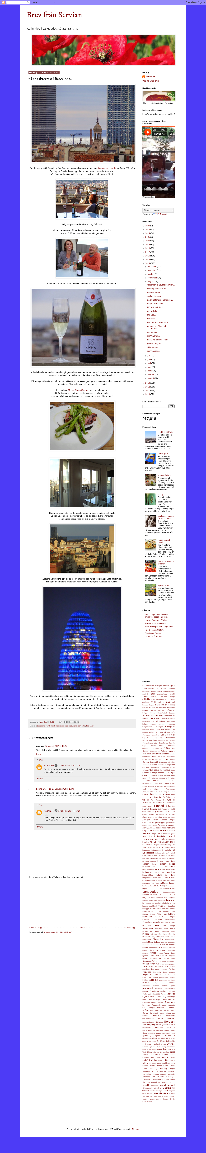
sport (173, 1033)
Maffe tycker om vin (151, 911)
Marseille (156, 922)
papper (172, 964)
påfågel (163, 991)
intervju (169, 845)
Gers (157, 814)
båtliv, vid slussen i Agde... (158, 340)
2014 (147, 263)
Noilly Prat (154, 956)
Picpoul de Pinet (150, 975)
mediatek (158, 928)
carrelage (153, 740)
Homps (153, 834)
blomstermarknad (168, 719)
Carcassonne (169, 738)
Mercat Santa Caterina (78, 390)
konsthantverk (148, 867)
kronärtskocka (147, 870)
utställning (166, 1063)
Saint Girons (153, 1010)
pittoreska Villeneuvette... (158, 322)
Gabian (166, 812)
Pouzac (172, 983)
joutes (164, 850)
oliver (155, 961)
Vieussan (146, 1077)
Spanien (151, 1033)
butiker (152, 732)
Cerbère (153, 746)
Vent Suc (163, 1071)
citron (165, 759)
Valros (144, 1068)
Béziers (146, 715)
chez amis (146, 754)
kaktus (149, 856)
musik (159, 947)
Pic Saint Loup (160, 972)
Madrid (172, 909)
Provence (158, 988)
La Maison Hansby (167, 883)
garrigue (145, 814)
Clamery (145, 762)
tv (163, 1060)
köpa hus (170, 872)
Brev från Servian (54, 15)
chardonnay (146, 748)
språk (157, 1036)
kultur (156, 869)
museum (152, 948)
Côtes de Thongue (162, 770)
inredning (170, 842)
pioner (155, 977)
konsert (163, 864)
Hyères (168, 839)
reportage (171, 997)
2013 (147, 383)
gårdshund (151, 828)
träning (154, 1060)
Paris (144, 966)
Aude (153, 702)
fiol (164, 797)
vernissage (163, 1074)
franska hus (155, 809)
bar (157, 708)
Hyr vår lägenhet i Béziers (156, 620)
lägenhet (171, 906)
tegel (153, 1049)
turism (160, 1060)
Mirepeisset (163, 934)
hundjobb (171, 834)
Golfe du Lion (169, 817)
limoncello (156, 900)
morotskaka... (153, 311)
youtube (145, 1099)
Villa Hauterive (158, 1077)
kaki (144, 856)
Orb (143, 964)
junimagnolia (159, 853)
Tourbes (172, 1055)
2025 (147, 229)
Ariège (172, 697)
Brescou (153, 729)
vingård (171, 1085)
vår (160, 1093)
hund (165, 834)
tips (87, 726)
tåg (166, 1060)
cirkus (153, 756)
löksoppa (145, 909)
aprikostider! (163, 585)
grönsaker (170, 825)
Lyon (166, 906)
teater (149, 1049)
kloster (154, 864)
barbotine (162, 708)
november (152, 270)
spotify (145, 1036)
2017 (147, 252)
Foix (153, 803)
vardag (163, 1068)
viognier (172, 1091)
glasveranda (152, 817)
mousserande (147, 945)
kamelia (155, 856)
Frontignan (166, 809)
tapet (144, 1049)
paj (163, 964)
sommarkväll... (153, 336)
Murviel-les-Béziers (167, 945)
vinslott (152, 1091)
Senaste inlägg (35, 928)
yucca (152, 1099)
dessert (161, 773)
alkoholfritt (146, 691)
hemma (156, 831)
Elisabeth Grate (156, 792)
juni (149, 359)
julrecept (150, 853)
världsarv (145, 1096)
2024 (147, 233)
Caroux (145, 740)
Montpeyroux (170, 939)
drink (144, 789)
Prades (156, 985)
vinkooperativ (147, 1088)
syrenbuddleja (155, 1047)
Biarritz (153, 716)
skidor (144, 1028)
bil (157, 716)
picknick (172, 972)
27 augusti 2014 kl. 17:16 (69, 765)
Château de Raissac (159, 751)
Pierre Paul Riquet (167, 975)
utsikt (159, 1063)
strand (154, 1044)
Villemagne (170, 1077)
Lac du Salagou (160, 886)
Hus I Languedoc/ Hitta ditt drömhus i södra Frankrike (156, 616)
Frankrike (160, 805)
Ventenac (171, 1071)
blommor (154, 718)
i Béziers (162, 842)
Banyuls (152, 708)
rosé (164, 1005)
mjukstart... (152, 319)
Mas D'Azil (147, 926)
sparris (158, 1033)
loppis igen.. (163, 454)
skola (149, 1027)
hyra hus (145, 842)
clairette (172, 759)
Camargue (146, 735)
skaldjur (172, 1025)
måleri (172, 948)
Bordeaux (161, 724)
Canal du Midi (168, 735)
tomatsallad (164, 1052)
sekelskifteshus (148, 1018)
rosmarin (171, 1005)
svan (164, 1044)
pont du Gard (169, 980)
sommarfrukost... (165, 475)
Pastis (172, 966)
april (150, 367)
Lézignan (171, 897)
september (152, 278)
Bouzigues (170, 727)
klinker (167, 861)
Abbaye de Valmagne (154, 686)
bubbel (145, 732)
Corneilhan (155, 767)
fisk (148, 800)
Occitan (162, 958)
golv (144, 820)
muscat (145, 948)
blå (157, 721)
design (154, 773)
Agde (172, 686)
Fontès (159, 803)
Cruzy (172, 767)
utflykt (145, 1063)
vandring (153, 1068)
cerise (161, 746)
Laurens (145, 895)
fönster (159, 812)
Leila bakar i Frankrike (155, 897)
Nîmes (166, 953)
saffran (145, 1010)
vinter (165, 1091)
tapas (172, 1047)
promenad (147, 988)
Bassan (161, 710)
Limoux (163, 900)
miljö (173, 931)
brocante (160, 729)
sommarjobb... (153, 351)
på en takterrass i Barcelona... (160, 300)
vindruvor (154, 1085)
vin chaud (170, 1079)
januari (151, 378)
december (152, 266)
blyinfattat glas (148, 721)
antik (153, 694)
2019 (147, 244)
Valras (172, 1066)
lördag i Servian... (155, 292)
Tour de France (161, 1055)
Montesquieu (170, 937)
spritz (151, 1036)
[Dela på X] (71, 722)
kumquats (171, 870)
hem (150, 831)
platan (172, 977)
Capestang (158, 738)
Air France (161, 688)
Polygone (159, 980)
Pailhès (158, 964)
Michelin (145, 931)
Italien (144, 847)
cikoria (172, 754)
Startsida (83, 928)
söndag (163, 1047)
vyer (92, 726)
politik (151, 980)
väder (166, 1093)
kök (163, 872)
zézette (158, 1099)
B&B (168, 702)
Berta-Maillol (162, 713)
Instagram (155, 845)
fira (143, 800)
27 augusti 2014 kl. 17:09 (63, 789)
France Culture (148, 806)
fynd (144, 812)
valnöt (166, 1066)
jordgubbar (146, 850)
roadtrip (154, 1002)
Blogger (135, 1129)
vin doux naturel (149, 1082)
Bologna (153, 724)
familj (48, 726)
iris (173, 845)
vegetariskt (146, 1071)
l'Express (146, 878)
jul (143, 852)
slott (163, 1027)
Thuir (144, 1052)
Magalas (166, 911)
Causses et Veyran (166, 740)
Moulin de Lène (154, 942)
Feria (173, 794)
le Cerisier (162, 895)
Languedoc (150, 891)
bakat (164, 704)
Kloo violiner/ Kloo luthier (156, 623)
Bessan (172, 713)
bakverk (145, 708)
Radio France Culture (154, 630)
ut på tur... (151, 315)
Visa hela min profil (150, 81)
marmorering (170, 919)
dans (173, 770)
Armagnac (160, 699)
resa (144, 999)
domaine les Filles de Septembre (162, 786)
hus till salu (160, 839)
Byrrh (161, 732)
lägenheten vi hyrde (107, 168)
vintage (159, 1091)
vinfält (163, 1085)
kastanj (152, 858)
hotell (53, 726)
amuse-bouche (163, 691)
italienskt (151, 847)
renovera (152, 996)
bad (173, 702)
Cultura (145, 770)
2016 (147, 256)
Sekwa (160, 1018)
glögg (160, 817)
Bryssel (167, 729)
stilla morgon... (153, 347)
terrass (159, 1049)
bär (168, 732)
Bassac (153, 710)
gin (166, 814)
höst (157, 842)
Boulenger (159, 727)
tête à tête (167, 1049)
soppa (166, 1030)
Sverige (171, 1044)
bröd (173, 729)
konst (172, 864)
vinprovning (169, 1088)
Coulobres (165, 767)
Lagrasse (171, 886)
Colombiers (162, 765)
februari (151, 374)
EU (143, 794)
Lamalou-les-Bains (167, 888)
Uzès (173, 1063)
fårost (149, 812)
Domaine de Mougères (158, 778)
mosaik (145, 942)
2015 (147, 259)
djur (173, 773)
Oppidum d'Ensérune (167, 961)
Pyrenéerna (154, 991)
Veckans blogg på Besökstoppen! (166, 517)
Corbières (146, 767)
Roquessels (156, 1005)
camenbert (155, 735)
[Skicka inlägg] (60, 722)
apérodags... (152, 332)
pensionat (146, 969)
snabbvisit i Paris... (166, 432)
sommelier (159, 1030)
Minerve (154, 934)
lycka (160, 906)
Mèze (172, 928)
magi (173, 911)
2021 (147, 237)
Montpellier (158, 939)
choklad (165, 754)
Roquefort (146, 1005)
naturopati (171, 950)
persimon (164, 969)
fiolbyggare (170, 797)
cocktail (167, 762)
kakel (173, 853)
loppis (172, 903)
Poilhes (145, 980)
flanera (158, 800)
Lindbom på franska (153, 636)
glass (144, 817)
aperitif (172, 694)
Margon (172, 917)
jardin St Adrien (162, 847)
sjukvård (165, 1025)
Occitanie (171, 958)
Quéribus (171, 991)
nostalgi (145, 958)
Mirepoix (172, 934)
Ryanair (172, 1007)
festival (149, 797)
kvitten (157, 872)
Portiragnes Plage (150, 983)
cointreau (145, 765)
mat (66, 726)
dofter (144, 775)
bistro (161, 716)
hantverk (171, 828)
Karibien (162, 856)
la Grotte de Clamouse (164, 880)
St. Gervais (146, 1044)
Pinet (144, 977)
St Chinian (166, 1036)
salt (173, 1013)
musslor (166, 947)
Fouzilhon (171, 803)
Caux (156, 743)
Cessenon (171, 746)
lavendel (153, 895)
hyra (173, 839)
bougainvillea (147, 727)
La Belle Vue (155, 878)
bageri (151, 705)
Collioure (153, 765)
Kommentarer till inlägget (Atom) (58, 932)
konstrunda (170, 867)
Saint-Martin (154, 1013)
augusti (151, 282)
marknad (146, 919)
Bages (157, 705)
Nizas (173, 953)
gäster (158, 828)
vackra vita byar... (154, 296)
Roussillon (161, 1007)
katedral (165, 858)
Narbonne (154, 950)
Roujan (151, 1007)
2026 (147, 226)
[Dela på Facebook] (74, 722)
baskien (145, 710)
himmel (172, 831)
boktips (145, 724)
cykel (150, 770)
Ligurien (145, 900)
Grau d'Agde (152, 825)
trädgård (146, 1060)
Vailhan (145, 1066)
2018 (147, 248)
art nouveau (170, 699)
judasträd (171, 850)
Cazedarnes (163, 743)
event (147, 794)
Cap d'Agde (147, 738)
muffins (156, 945)
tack (168, 1047)
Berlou (152, 713)
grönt (144, 828)
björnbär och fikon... (155, 307)
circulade (146, 756)
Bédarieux (171, 710)
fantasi (158, 794)
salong (168, 1013)
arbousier (163, 697)
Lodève (158, 903)
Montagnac (160, 937)
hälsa (152, 842)
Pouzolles (146, 985)
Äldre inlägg (129, 928)
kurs (151, 872)
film (160, 797)
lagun (144, 888)
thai (173, 1049)
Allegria (153, 691)
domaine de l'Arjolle (155, 775)
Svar (41, 760)
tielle (154, 1052)
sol (173, 1027)
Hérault (164, 830)
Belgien (145, 713)
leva (165, 897)
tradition (145, 1057)
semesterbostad (148, 1022)
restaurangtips (168, 999)
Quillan (145, 994)
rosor (144, 1007)
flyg (164, 800)
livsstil (148, 903)
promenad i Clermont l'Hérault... (156, 327)
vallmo (159, 1066)
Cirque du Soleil (148, 759)
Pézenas (146, 972)
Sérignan (159, 1022)
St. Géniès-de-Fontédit (166, 1041)
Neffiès (153, 953)
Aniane (172, 691)
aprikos (153, 697)
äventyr (166, 1099)
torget (172, 1052)
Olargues (146, 961)
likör (150, 900)
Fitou (152, 800)
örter (150, 1102)
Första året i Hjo (43, 789)
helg (144, 831)
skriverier (157, 1027)
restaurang (73, 726)
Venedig (155, 1071)
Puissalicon (169, 988)
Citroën (159, 759)
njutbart (145, 956)
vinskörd (145, 1091)
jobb (173, 847)
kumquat (163, 870)
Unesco (172, 1060)
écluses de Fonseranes (164, 789)
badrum (145, 705)
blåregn (162, 721)
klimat (160, 861)
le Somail (171, 895)
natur (162, 950)
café (173, 732)
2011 (147, 390)
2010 (147, 394)
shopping (151, 1025)
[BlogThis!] (68, 722)
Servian (169, 1021)
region (144, 997)
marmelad (158, 919)
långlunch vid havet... (164, 541)
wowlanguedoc (169, 1096)
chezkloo (156, 753)
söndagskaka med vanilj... (158, 288)
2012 (147, 387)
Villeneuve (146, 1079)
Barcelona (41, 726)
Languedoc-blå (169, 892)
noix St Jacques (167, 956)
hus (144, 836)
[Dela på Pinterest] (77, 722)
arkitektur (146, 699)
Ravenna (164, 994)
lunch (155, 906)
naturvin (145, 953)
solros (144, 1030)
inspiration (60, 726)
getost (161, 814)
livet (143, 903)
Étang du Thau (169, 792)
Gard (173, 812)
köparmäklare (147, 875)
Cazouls (172, 743)
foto (164, 802)
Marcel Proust (161, 917)
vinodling (157, 1088)
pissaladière (163, 977)
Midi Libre (154, 931)
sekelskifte (170, 1016)
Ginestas (171, 814)
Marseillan (147, 922)
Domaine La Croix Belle (152, 783)
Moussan (171, 942)
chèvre (172, 751)
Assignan (145, 702)
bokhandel (171, 721)
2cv (143, 686)
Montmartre (146, 939)
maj (149, 363)
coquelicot (171, 765)
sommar (151, 1030)
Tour (152, 1055)
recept (171, 993)
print (173, 985)
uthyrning (153, 1063)
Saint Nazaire (164, 1010)
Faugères (166, 794)
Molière (145, 937)
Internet (163, 845)
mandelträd (147, 917)
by (157, 732)
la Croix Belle (167, 878)
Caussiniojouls (147, 743)
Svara (38, 754)
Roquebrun (170, 1002)
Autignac (161, 702)
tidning (149, 1052)
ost (147, 964)
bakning (172, 705)
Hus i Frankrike (157, 836)
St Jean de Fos (165, 1038)
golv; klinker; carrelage (157, 820)
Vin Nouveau (163, 1082)
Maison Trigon (148, 914)
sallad (162, 1013)
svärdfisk (145, 1047)
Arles (153, 699)
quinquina (152, 994)
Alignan (172, 688)
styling (159, 1044)
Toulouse (146, 1055)
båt (165, 732)
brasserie (145, 729)
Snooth (168, 1028)
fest (143, 797)
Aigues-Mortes (148, 688)
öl (170, 1099)
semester (81, 726)
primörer (165, 985)
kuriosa (145, 872)
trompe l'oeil (168, 1057)
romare (160, 1002)
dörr (150, 789)
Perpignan (155, 969)
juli (149, 356)
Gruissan (161, 825)
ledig (144, 897)
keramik (172, 858)
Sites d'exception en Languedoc (159, 627)
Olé (151, 961)
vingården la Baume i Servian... (161, 285)
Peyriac (172, 969)
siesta (158, 1025)
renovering (162, 997)
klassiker (153, 861)
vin (163, 1079)
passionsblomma (161, 966)
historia (146, 833)
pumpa (145, 991)
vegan (172, 1068)
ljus (153, 903)
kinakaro (145, 861)
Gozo (152, 822)
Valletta (152, 1066)
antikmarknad (162, 694)
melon (166, 928)
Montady (151, 937)
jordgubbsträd (156, 850)
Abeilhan (166, 686)
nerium (160, 953)
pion (149, 977)
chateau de (157, 748)
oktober (151, 274)
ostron (152, 964)
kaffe (167, 853)
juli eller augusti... (155, 343)
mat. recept (169, 926)
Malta (159, 914)
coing (173, 762)
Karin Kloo (49, 765)
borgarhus (171, 724)
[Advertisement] (82, 902)
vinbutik (145, 1085)
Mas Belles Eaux (168, 922)
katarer (159, 858)
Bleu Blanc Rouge (153, 633)
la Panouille (147, 886)
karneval (145, 858)
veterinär (171, 1074)
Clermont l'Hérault (157, 762)
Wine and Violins (156, 1096)
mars (150, 371)
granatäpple (159, 822)
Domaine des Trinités (166, 781)
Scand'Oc (157, 1016)
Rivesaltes (146, 1002)
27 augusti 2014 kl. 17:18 (69, 811)
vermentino (146, 1074)
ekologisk (145, 792)
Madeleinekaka (163, 909)
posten (163, 983)
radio (158, 994)
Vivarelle (150, 1093)
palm (167, 964)
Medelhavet (147, 928)
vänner (172, 1093)
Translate (164, 214)
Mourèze (164, 942)
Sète (144, 1025)
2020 (147, 241)
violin (144, 1093)
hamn (164, 828)
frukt (173, 809)
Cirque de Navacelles (166, 756)
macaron (153, 909)
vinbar (172, 1082)
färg (154, 811)
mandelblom (169, 914)
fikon (156, 797)
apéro (145, 696)
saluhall (145, 1016)
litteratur (170, 900)
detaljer (167, 773)
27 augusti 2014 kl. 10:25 (56, 746)
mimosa (145, 934)
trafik (153, 1057)
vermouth (155, 1074)
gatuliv (151, 814)
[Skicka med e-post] (65, 722)
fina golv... (162, 494)
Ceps (144, 746)
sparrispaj (165, 1033)
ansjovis (145, 694)
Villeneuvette (156, 1079)
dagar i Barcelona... (155, 304)
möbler (144, 950)
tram (158, 1057)
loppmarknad (147, 906)
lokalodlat (165, 903)
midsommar (165, 931)
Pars (151, 966)
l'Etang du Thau (165, 875)
